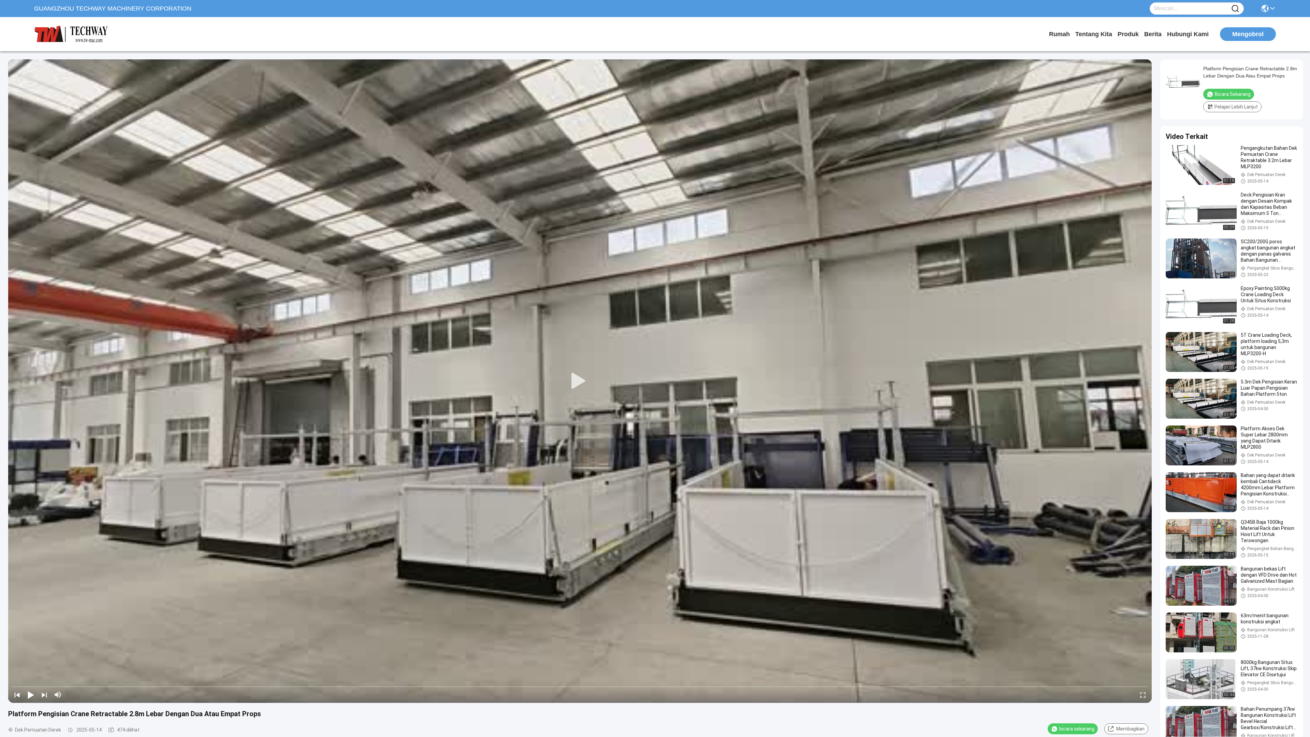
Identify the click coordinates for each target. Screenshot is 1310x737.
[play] (579, 381)
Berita (1153, 34)
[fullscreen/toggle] (1143, 695)
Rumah (1059, 34)
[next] (44, 695)
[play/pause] (31, 695)
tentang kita (1093, 34)
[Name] (1235, 8)
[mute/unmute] (58, 695)
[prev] (17, 695)
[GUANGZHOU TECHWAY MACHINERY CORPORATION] (71, 34)
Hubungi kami (1188, 34)
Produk (1128, 34)
